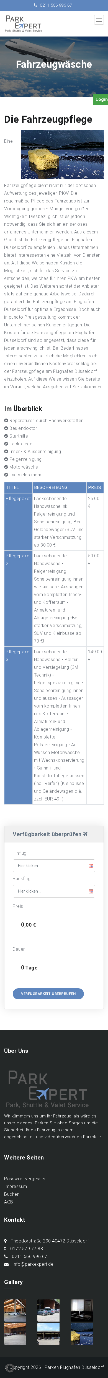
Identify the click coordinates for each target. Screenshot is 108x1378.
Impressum (15, 1186)
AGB (8, 1202)
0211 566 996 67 (55, 5)
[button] (10, 1368)
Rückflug (21, 878)
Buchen (11, 1194)
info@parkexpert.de (32, 1264)
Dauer (19, 949)
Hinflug (20, 853)
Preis (18, 906)
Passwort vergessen (25, 1178)
